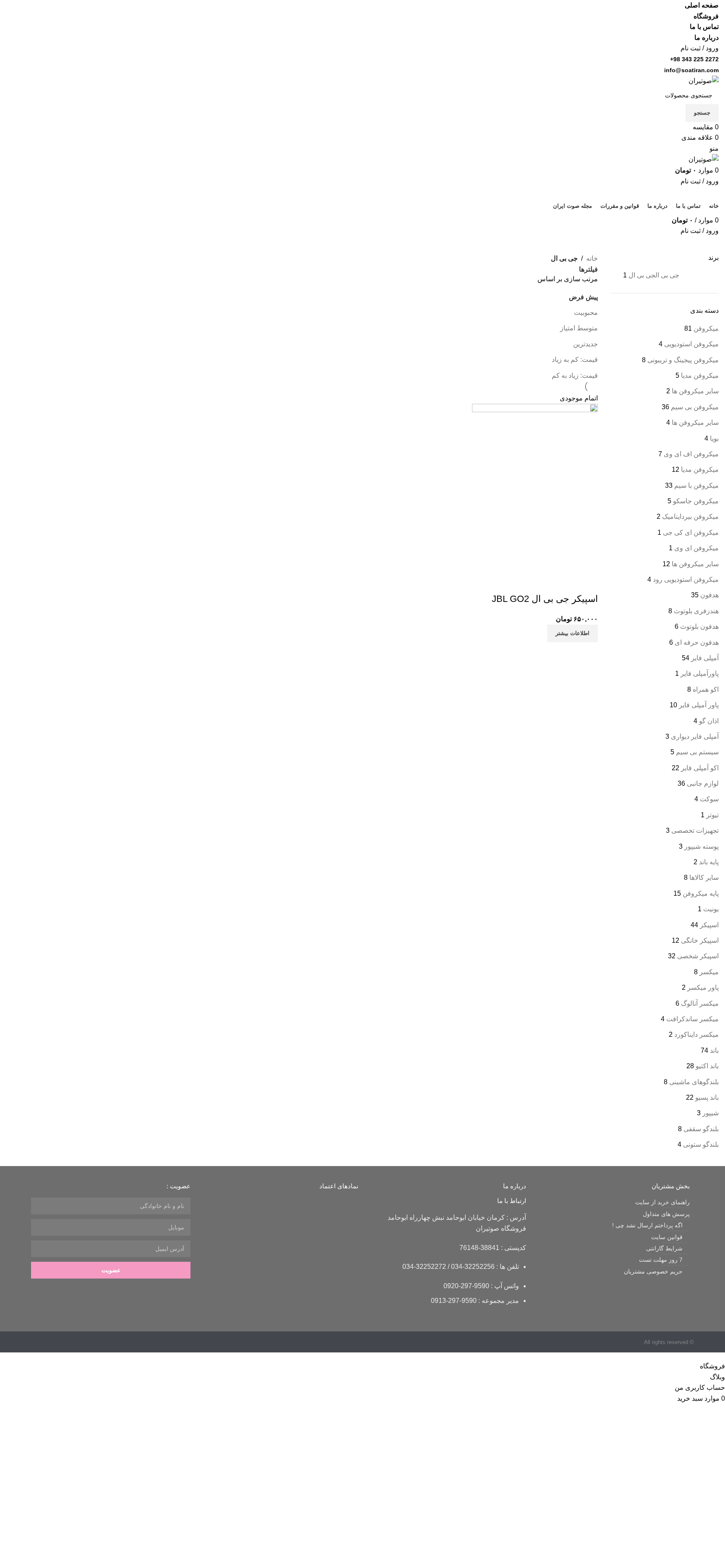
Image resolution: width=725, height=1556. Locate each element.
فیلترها (588, 269)
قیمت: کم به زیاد (575, 359)
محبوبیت (586, 312)
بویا (714, 438)
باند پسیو (707, 1097)
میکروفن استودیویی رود (686, 579)
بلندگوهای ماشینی (694, 1081)
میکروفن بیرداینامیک (690, 516)
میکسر (709, 971)
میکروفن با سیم (696, 485)
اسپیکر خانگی (700, 940)
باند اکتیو (707, 1066)
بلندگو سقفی (701, 1128)
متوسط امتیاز (579, 328)
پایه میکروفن (701, 893)
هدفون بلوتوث (699, 626)
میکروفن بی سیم (695, 407)
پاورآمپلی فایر (700, 673)
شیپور (710, 1113)
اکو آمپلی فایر (700, 767)
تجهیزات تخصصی (695, 830)
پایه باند (709, 862)
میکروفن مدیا (700, 375)
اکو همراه (706, 689)
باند (714, 1050)
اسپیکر (709, 924)
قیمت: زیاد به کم (575, 375)
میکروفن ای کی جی (691, 532)
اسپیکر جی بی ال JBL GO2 (545, 599)
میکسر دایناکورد (696, 1034)
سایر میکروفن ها (695, 391)
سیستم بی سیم (697, 752)
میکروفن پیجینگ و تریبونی (683, 360)
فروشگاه (706, 16)
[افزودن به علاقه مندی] (564, 582)
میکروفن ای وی (696, 548)
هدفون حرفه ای (697, 642)
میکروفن (706, 328)
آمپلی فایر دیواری (695, 736)
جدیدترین (585, 344)
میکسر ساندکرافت (692, 1019)
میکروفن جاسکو (696, 501)
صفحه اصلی (702, 5)
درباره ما (706, 37)
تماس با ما (704, 26)
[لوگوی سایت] (703, 80)
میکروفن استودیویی (691, 344)
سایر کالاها (704, 877)
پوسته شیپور (701, 846)
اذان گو (709, 720)
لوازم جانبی (703, 783)
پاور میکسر (703, 987)
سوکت (709, 799)
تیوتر (712, 815)
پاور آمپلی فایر (699, 705)
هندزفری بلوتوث (696, 611)
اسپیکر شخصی (698, 956)
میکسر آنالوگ (700, 1003)
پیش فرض (583, 297)
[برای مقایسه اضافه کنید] (587, 582)
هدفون (709, 595)
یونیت (711, 909)
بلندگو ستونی (701, 1144)
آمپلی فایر (705, 658)
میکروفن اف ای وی (691, 454)
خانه (592, 258)
